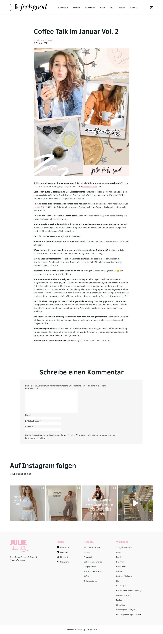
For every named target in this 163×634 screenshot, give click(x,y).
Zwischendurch (90, 581)
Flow (118, 581)
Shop (112, 7)
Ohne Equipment (123, 595)
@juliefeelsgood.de (20, 473)
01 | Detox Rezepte (92, 547)
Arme (118, 552)
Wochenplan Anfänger (125, 609)
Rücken (119, 600)
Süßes (86, 576)
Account (134, 7)
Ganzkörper (121, 585)
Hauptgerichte (90, 566)
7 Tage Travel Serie (124, 547)
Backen (87, 552)
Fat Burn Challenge (124, 576)
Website (29, 426)
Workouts (90, 7)
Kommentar (31, 388)
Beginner (120, 562)
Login (122, 7)
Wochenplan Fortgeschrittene (128, 614)
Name (28, 415)
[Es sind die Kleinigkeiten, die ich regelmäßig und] (99, 503)
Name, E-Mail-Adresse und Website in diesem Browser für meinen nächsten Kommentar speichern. (71, 435)
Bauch (119, 557)
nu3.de (37, 207)
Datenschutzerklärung (75, 629)
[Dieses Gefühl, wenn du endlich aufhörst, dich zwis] (135, 503)
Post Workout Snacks (93, 571)
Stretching (120, 605)
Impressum (92, 629)
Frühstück (88, 557)
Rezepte (76, 7)
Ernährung (39, 40)
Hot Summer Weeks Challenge (129, 590)
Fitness (48, 40)
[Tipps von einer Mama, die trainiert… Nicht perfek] (63, 503)
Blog (102, 7)
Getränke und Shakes (93, 562)
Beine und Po (122, 566)
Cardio (119, 571)
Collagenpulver (89, 186)
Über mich (63, 7)
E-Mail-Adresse (33, 421)
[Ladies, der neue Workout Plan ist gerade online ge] (27, 503)
